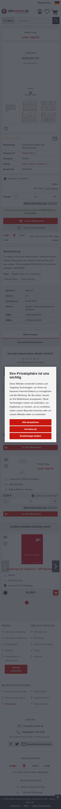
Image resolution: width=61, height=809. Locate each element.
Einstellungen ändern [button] (30, 436)
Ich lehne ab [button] (30, 429)
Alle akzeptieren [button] (30, 422)
